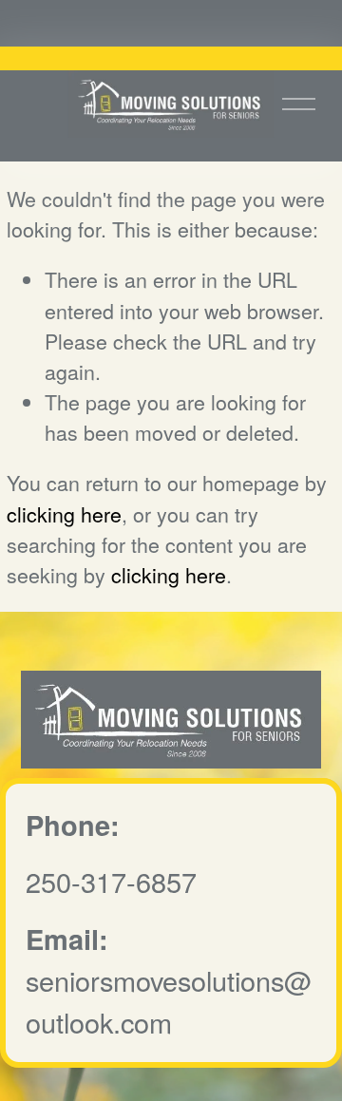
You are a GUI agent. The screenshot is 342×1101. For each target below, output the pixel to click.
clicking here (64, 513)
